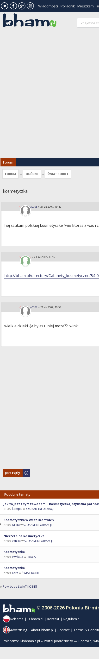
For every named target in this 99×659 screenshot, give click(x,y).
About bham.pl (42, 630)
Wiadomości (48, 6)
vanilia (16, 541)
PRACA (31, 557)
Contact (63, 630)
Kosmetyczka (14, 552)
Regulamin (71, 619)
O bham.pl (35, 619)
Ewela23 (17, 557)
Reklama (17, 619)
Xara (15, 573)
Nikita (16, 525)
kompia (17, 509)
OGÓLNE (32, 174)
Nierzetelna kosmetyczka (24, 536)
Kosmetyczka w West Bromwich (29, 520)
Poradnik (67, 6)
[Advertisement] (49, 94)
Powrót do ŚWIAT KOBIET (20, 587)
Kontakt (53, 619)
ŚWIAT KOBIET (58, 174)
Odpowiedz (11, 471)
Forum (8, 162)
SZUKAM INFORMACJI (40, 509)
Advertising (18, 630)
